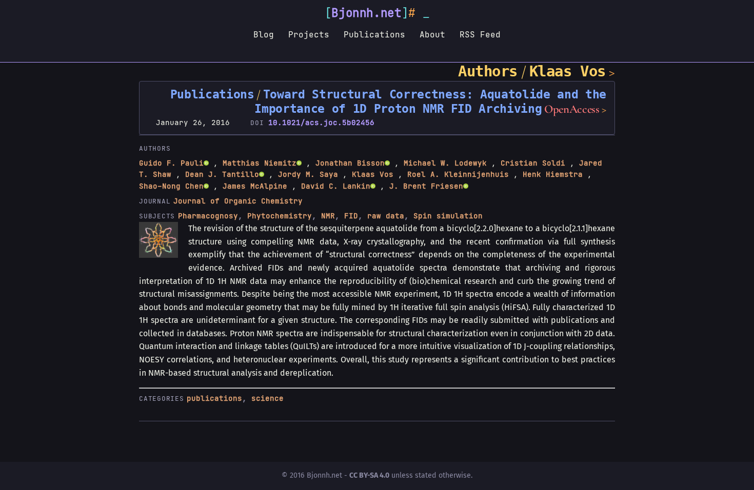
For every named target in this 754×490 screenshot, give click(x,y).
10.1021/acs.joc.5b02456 (321, 122)
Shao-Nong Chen (171, 186)
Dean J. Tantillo (222, 174)
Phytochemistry (279, 215)
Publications (374, 34)
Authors (488, 71)
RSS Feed (480, 34)
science (267, 398)
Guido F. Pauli (171, 163)
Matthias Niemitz (259, 163)
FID (351, 215)
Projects (308, 34)
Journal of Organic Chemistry (238, 201)
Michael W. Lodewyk (445, 163)
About (432, 34)
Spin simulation (448, 215)
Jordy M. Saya (308, 174)
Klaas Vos (567, 71)
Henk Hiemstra (553, 174)
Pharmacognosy (208, 215)
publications (214, 398)
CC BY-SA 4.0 (369, 475)
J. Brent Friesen (426, 186)
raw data (385, 215)
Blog (263, 34)
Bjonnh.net (366, 13)
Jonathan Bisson (350, 163)
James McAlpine (255, 186)
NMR (328, 215)
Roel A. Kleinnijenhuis (458, 174)
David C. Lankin (335, 186)
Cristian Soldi (533, 163)
